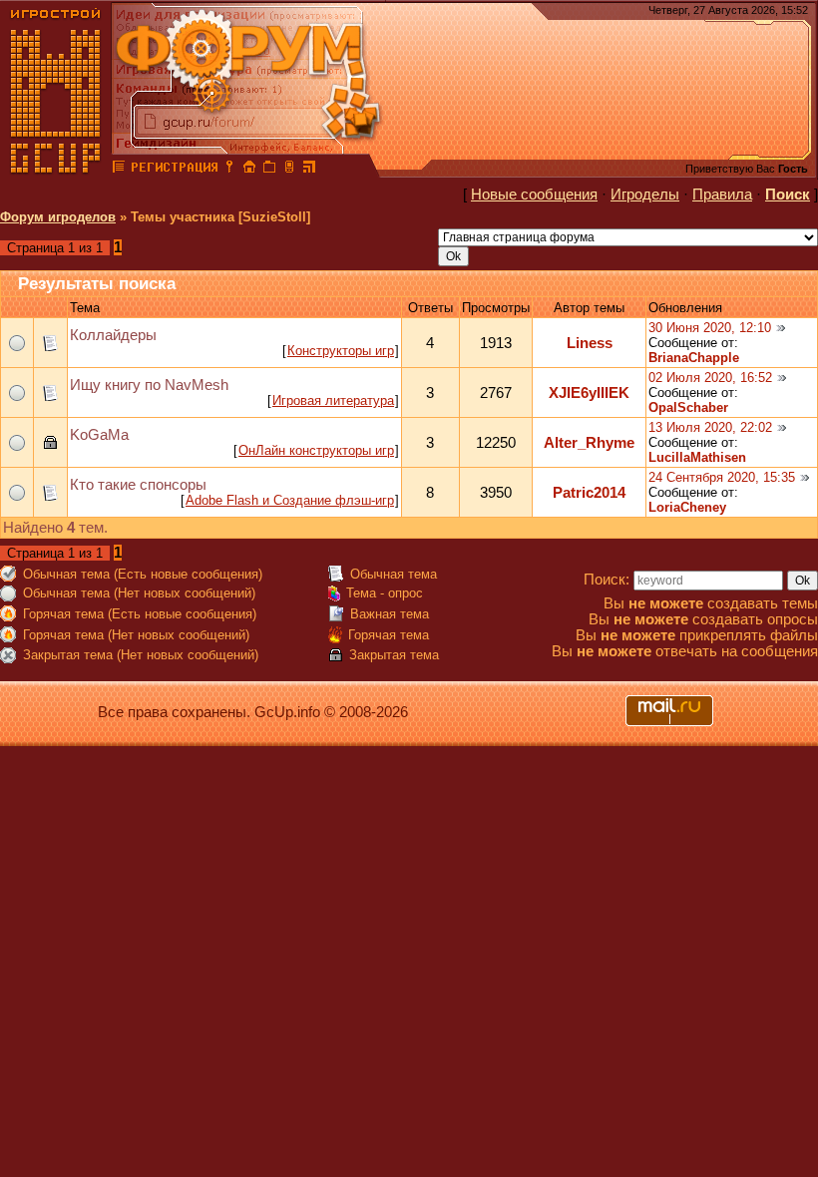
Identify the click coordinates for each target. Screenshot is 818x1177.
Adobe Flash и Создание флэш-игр (290, 500)
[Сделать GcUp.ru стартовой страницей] (249, 170)
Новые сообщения (534, 194)
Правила (722, 194)
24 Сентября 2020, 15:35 (721, 477)
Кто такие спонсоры (138, 485)
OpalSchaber (688, 407)
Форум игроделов (58, 216)
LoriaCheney (687, 507)
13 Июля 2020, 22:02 (710, 427)
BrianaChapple (693, 357)
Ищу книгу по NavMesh (149, 385)
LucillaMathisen (697, 457)
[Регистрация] (174, 170)
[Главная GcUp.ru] (56, 170)
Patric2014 (589, 493)
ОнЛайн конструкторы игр (316, 450)
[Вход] (229, 170)
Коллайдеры (113, 335)
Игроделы (645, 194)
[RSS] (309, 170)
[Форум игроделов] (119, 170)
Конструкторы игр (340, 350)
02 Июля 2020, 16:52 (710, 377)
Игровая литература (333, 400)
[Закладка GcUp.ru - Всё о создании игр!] (269, 170)
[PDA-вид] (289, 170)
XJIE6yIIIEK (589, 393)
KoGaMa (99, 435)
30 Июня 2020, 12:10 (709, 327)
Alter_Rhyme (589, 443)
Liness (590, 343)
